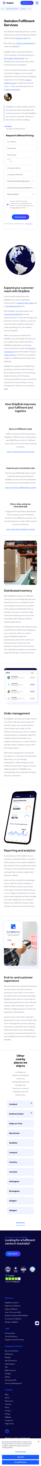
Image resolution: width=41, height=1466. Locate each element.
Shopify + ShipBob (11, 1322)
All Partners (9, 1354)
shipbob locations (12, 8)
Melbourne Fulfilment (12, 1306)
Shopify (7, 1357)
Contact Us (9, 1420)
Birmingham (9, 58)
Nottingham (14, 1181)
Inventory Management (13, 1383)
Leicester (13, 1172)
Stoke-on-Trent (15, 1123)
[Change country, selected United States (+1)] (8, 161)
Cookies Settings (20, 1452)
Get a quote (13, 1254)
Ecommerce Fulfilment (13, 1319)
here (6, 389)
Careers (8, 1404)
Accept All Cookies (20, 1462)
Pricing (7, 1414)
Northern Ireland (16, 1114)
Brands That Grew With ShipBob (16, 1315)
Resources (9, 1401)
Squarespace (10, 1364)
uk (29, 8)
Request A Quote (27, 3)
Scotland (13, 1104)
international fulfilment (13, 314)
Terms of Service (11, 1336)
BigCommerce (10, 1370)
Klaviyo (7, 1377)
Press (7, 1407)
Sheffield (13, 1143)
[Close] (38, 1441)
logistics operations (12, 89)
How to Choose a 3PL (13, 1312)
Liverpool (13, 1152)
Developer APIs (10, 1380)
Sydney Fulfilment (11, 1309)
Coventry (13, 1162)
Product (8, 1411)
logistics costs (21, 38)
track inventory (10, 355)
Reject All (20, 1457)
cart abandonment (13, 306)
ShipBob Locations (12, 1302)
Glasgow (13, 1210)
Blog (6, 1394)
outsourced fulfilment (25, 43)
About (7, 1398)
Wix (6, 1367)
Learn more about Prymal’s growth (20, 452)
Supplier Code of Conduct (14, 1340)
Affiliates (8, 1417)
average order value (25, 303)
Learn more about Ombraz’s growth (20, 529)
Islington (13, 1201)
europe (23, 8)
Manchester (19, 58)
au (2, 8)
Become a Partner (11, 1351)
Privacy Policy (16, 207)
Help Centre (9, 1424)
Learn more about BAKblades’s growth (20, 487)
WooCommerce (11, 1360)
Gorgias (8, 1373)
